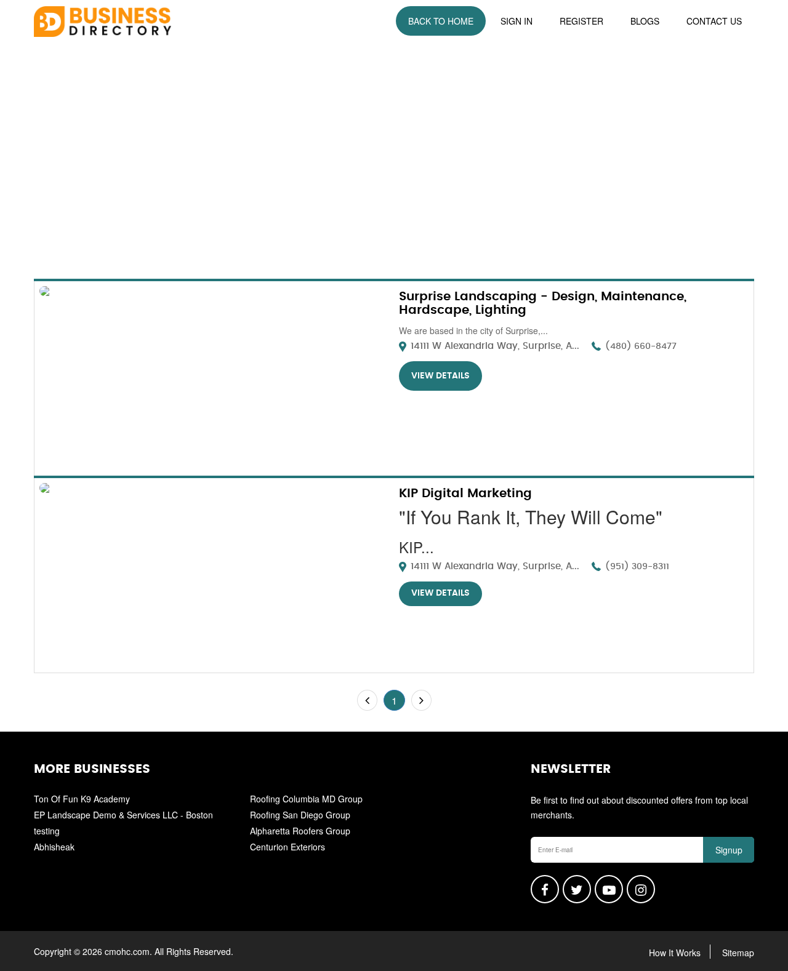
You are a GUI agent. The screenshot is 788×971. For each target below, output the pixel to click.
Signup (728, 850)
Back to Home (440, 21)
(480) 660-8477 (641, 346)
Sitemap (738, 952)
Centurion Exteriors (287, 847)
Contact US (714, 21)
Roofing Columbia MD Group (306, 799)
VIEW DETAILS (440, 376)
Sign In (517, 21)
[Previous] (367, 700)
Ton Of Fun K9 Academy (82, 799)
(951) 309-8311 (637, 566)
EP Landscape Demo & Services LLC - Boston (123, 815)
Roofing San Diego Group (300, 815)
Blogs (644, 21)
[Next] (421, 700)
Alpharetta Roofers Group (300, 831)
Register (581, 21)
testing (47, 831)
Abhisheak (54, 847)
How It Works (675, 952)
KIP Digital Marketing (465, 493)
